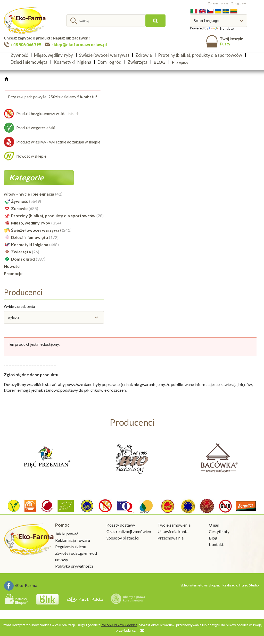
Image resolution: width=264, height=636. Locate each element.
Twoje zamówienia (174, 524)
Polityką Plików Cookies (119, 625)
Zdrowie (19, 208)
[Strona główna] (25, 20)
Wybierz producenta (19, 306)
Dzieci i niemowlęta (29, 237)
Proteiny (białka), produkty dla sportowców (53, 215)
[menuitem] (21, 55)
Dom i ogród (23, 258)
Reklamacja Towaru (72, 540)
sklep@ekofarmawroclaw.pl (79, 44)
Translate (226, 28)
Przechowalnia (171, 537)
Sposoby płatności (122, 537)
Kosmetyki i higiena (29, 244)
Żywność (19, 201)
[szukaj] (155, 20)
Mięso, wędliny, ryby (30, 222)
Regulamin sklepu (70, 546)
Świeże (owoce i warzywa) (36, 230)
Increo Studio (249, 585)
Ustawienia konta (173, 531)
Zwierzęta (21, 251)
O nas (214, 524)
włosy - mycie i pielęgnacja (29, 193)
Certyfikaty (219, 531)
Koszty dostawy (120, 524)
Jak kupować (66, 533)
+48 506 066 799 (26, 44)
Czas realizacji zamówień (128, 531)
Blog (213, 537)
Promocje (13, 273)
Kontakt (216, 544)
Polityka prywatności (74, 565)
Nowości (12, 266)
